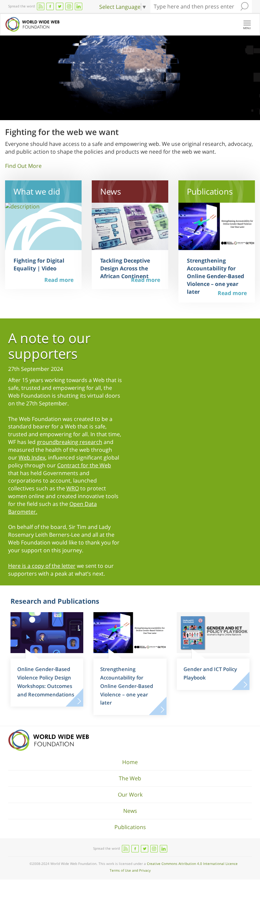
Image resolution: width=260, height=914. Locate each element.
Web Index (32, 457)
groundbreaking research (69, 442)
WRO (72, 488)
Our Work (130, 794)
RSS (40, 6)
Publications (130, 827)
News (130, 811)
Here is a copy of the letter (41, 566)
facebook (50, 6)
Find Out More (23, 166)
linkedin (78, 6)
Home (130, 762)
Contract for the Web (84, 465)
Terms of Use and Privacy (130, 870)
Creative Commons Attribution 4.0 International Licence (192, 863)
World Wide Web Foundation (48, 740)
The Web (130, 778)
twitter (59, 6)
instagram (69, 6)
